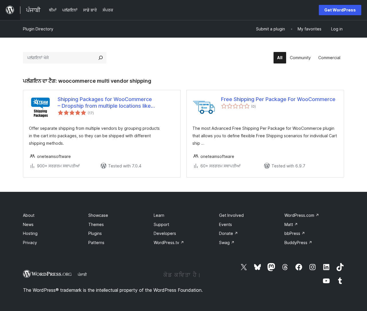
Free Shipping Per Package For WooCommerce (278, 99)
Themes (96, 224)
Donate (228, 233)
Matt (291, 224)
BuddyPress (298, 242)
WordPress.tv (169, 242)
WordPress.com (301, 215)
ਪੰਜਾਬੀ (82, 274)
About (28, 215)
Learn (159, 215)
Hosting (30, 233)
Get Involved (231, 215)
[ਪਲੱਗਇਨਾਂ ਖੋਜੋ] (100, 57)
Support (161, 224)
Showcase (98, 215)
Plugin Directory (38, 28)
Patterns (96, 242)
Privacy (30, 242)
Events (225, 224)
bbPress (294, 233)
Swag (227, 242)
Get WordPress (340, 9)
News (28, 224)
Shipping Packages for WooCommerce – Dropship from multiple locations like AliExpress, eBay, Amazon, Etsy (105, 102)
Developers (165, 233)
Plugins (95, 233)
